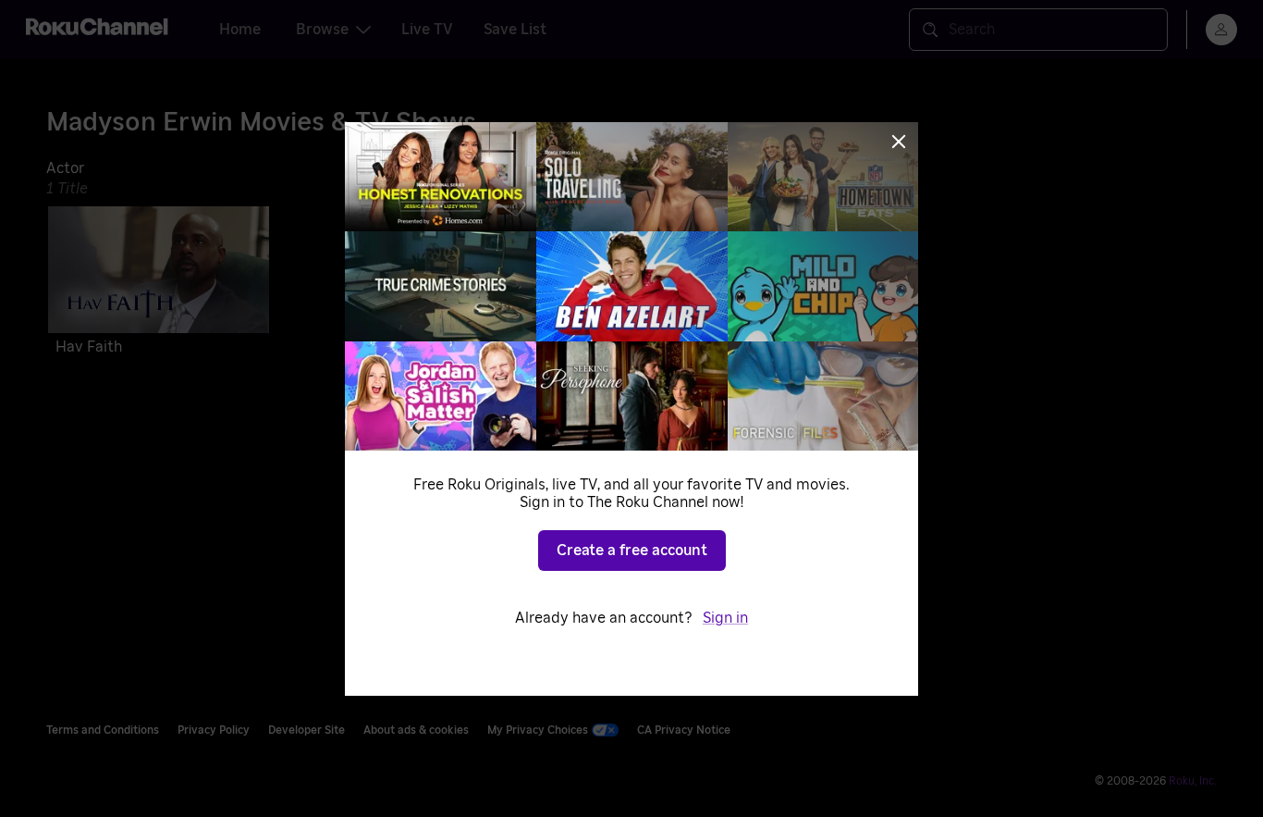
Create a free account (632, 550)
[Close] (899, 141)
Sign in (725, 618)
